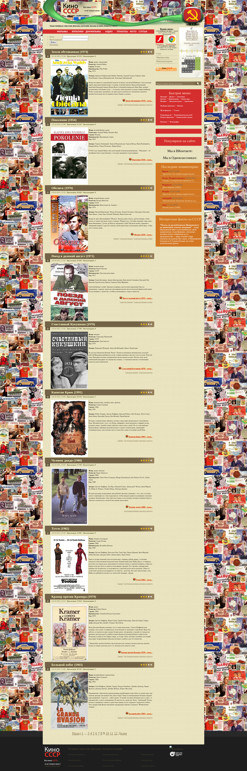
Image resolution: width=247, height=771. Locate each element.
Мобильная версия (164, 61)
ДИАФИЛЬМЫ (93, 31)
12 (115, 733)
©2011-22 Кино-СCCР (52, 766)
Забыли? (58, 39)
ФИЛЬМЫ (62, 31)
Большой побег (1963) (67, 664)
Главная (120, 105)
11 (111, 733)
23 (188, 69)
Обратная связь (162, 57)
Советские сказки (108, 766)
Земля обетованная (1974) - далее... (138, 101)
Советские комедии (145, 372)
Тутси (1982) (60, 528)
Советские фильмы (126, 238)
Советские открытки (148, 766)
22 (186, 69)
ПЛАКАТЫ (122, 31)
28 (183, 71)
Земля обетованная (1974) (69, 52)
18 (194, 66)
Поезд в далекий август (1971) (72, 256)
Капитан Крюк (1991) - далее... (140, 437)
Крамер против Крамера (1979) (73, 596)
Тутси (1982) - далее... (144, 580)
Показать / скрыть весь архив (192, 44)
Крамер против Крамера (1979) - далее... (136, 652)
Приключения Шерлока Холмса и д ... (180, 201)
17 (191, 66)
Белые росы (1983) (172, 207)
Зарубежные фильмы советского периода (138, 105)
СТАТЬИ (143, 31)
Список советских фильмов (111, 760)
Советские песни (146, 760)
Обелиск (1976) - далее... (143, 235)
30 (188, 71)
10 (107, 733)
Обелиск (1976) (62, 188)
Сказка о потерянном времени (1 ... (179, 180)
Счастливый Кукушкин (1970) (73, 324)
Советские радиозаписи (110, 754)
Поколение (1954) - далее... (142, 160)
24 (191, 69)
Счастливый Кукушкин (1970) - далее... (136, 369)
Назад (76, 733)
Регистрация (53, 45)
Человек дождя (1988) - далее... (140, 507)
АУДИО (109, 31)
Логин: (56, 37)
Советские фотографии (76, 766)
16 (188, 66)
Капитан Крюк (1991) (66, 392)
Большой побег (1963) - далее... (140, 714)
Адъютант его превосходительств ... (179, 174)
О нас (158, 54)
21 (183, 69)
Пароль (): (55, 39)
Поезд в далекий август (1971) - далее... (137, 298)
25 (194, 69)
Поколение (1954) (63, 120)
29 (186, 71)
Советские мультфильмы (76, 754)
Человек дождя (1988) (66, 460)
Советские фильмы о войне (143, 238)
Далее (122, 733)
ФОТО (133, 31)
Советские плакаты (147, 754)
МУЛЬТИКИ (77, 31)
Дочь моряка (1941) (172, 187)
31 (191, 71)
